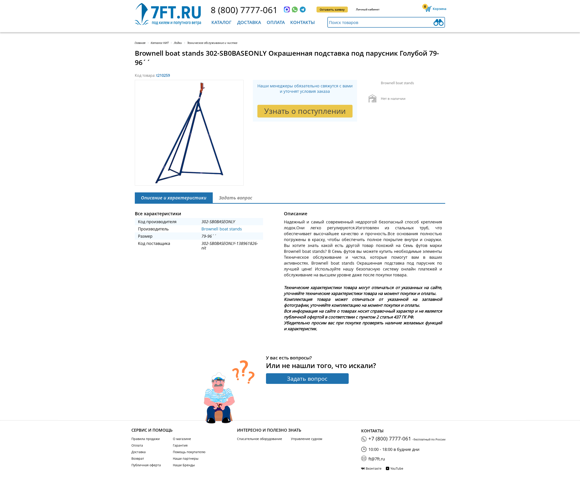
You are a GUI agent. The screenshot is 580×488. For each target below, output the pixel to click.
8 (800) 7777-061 (244, 10)
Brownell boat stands (221, 229)
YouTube (396, 468)
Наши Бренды (184, 465)
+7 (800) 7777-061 (389, 438)
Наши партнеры (185, 458)
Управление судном (306, 439)
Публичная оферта (146, 465)
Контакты (302, 22)
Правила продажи (145, 439)
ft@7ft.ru (376, 459)
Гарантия (180, 445)
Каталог (221, 22)
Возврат (137, 458)
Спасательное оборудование (259, 439)
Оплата (276, 22)
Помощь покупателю (189, 452)
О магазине (182, 439)
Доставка (249, 22)
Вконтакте (374, 468)
